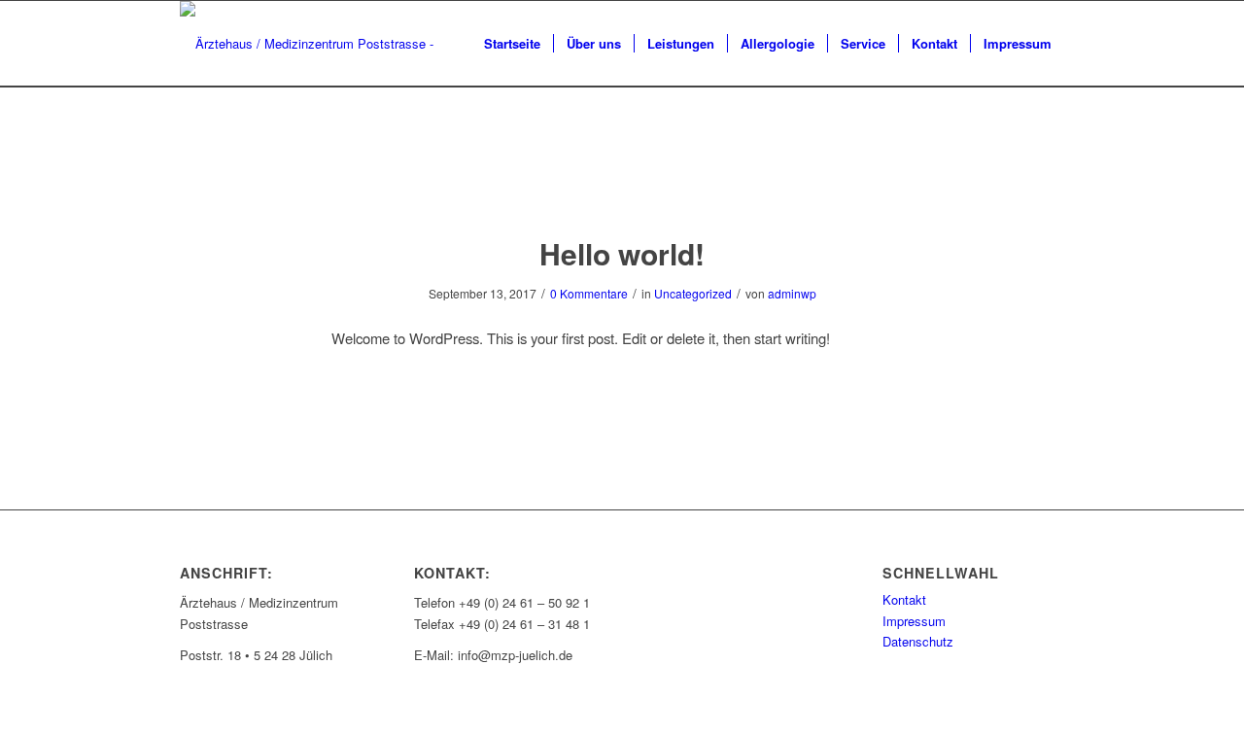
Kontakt (904, 599)
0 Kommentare (589, 293)
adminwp (792, 293)
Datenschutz (917, 641)
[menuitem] (512, 44)
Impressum (914, 621)
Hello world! (622, 253)
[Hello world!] (622, 180)
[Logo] (308, 44)
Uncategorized (693, 293)
